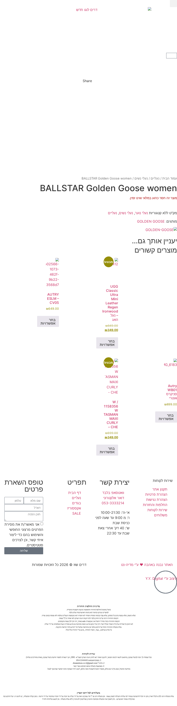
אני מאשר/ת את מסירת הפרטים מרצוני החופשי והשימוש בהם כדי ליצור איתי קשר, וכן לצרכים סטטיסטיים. (24, 534)
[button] (173, 3)
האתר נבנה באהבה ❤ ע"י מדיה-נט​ (147, 564)
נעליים (155, 178)
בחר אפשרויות (107, 343)
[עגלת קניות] (171, 55)
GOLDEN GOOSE (151, 221)
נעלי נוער (141, 213)
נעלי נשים (141, 178)
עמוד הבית (169, 178)
